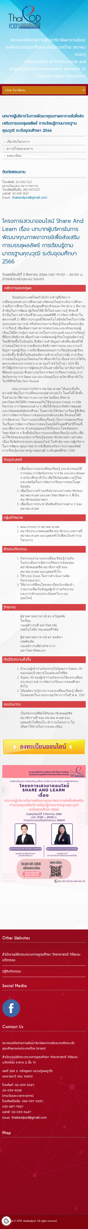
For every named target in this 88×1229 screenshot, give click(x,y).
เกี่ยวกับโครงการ (18, 141)
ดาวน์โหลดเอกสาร (20, 148)
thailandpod (29, 1220)
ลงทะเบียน (14, 155)
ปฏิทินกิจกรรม (11, 971)
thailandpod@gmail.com (29, 197)
